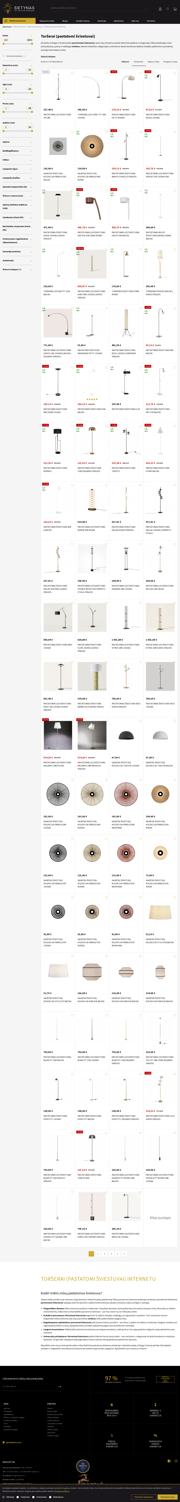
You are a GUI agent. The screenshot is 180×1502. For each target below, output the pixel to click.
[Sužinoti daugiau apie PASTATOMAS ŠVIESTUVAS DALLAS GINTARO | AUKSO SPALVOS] (57, 558)
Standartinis (139, 61)
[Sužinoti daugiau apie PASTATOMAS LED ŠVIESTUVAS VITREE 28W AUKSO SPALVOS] (160, 617)
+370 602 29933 (12, 1471)
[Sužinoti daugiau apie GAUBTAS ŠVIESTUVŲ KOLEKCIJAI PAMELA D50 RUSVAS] (92, 853)
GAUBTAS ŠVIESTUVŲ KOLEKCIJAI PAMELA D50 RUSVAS (89, 883)
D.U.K (6, 1423)
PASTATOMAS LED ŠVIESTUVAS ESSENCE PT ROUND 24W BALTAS (125, 1177)
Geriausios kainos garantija (155, 1444)
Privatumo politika (10, 1420)
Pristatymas (8, 1411)
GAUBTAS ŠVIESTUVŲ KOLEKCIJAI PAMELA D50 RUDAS (157, 824)
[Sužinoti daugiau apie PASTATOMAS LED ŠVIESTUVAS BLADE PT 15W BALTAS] (57, 1029)
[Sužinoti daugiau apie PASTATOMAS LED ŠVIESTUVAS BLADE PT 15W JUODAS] (92, 1029)
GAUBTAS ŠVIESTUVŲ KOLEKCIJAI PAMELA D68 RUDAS (89, 176)
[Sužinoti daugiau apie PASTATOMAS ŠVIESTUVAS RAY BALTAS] (160, 323)
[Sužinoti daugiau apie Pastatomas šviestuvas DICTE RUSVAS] (126, 87)
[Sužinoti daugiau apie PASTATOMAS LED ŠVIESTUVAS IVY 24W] (57, 87)
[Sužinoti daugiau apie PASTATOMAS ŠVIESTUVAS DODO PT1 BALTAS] (92, 1088)
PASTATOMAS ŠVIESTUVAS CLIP (126, 409)
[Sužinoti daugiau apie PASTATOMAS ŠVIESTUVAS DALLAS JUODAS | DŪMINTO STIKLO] (160, 499)
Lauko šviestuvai (53, 1420)
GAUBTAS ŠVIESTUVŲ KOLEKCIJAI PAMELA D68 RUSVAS (89, 824)
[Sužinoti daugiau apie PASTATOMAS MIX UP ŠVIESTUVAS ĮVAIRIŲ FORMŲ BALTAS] (160, 205)
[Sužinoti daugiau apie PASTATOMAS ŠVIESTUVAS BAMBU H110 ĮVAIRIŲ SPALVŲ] (92, 676)
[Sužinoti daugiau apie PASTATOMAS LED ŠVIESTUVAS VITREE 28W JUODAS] (126, 617)
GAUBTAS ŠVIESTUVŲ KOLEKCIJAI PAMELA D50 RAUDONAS (123, 883)
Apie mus (135, 21)
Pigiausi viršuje (154, 61)
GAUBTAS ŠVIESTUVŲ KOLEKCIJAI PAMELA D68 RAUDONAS (123, 824)
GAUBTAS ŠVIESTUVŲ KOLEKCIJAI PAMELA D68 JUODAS (54, 824)
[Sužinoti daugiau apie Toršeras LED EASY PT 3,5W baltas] (57, 264)
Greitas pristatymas (15, 56)
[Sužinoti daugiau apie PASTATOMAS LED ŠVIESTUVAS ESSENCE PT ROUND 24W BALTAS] (126, 1147)
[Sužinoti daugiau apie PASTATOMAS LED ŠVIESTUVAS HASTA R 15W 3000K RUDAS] (92, 205)
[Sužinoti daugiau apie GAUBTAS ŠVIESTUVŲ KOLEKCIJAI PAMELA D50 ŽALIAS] (57, 146)
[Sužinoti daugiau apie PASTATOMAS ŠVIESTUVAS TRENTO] (126, 440)
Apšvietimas (119, 21)
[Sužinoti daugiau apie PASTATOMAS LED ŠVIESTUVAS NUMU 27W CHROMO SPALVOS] (92, 1206)
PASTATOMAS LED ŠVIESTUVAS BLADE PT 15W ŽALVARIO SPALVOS (125, 1060)
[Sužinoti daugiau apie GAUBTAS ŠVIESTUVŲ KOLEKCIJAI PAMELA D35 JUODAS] (57, 912)
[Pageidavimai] (167, 9)
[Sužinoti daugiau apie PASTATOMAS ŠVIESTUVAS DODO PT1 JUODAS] (57, 1088)
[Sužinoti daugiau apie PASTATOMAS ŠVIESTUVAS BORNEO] (57, 440)
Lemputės (50, 1426)
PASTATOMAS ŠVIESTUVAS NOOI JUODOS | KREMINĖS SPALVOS (124, 353)
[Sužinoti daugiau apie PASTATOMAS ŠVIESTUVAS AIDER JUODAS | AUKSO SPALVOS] (57, 205)
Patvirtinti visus (167, 1497)
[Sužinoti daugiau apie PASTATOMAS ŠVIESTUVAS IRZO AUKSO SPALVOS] (126, 676)
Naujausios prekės (47, 21)
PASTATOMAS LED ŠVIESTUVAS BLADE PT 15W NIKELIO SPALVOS (57, 1177)
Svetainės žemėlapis (11, 1429)
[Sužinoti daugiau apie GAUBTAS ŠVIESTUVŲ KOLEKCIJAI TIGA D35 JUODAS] (126, 735)
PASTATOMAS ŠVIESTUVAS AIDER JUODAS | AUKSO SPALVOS (55, 235)
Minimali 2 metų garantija (155, 1413)
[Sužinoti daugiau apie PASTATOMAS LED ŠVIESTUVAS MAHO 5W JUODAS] (126, 1206)
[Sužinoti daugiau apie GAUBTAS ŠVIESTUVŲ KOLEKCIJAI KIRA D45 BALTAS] (92, 971)
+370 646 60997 (25, 1471)
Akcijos (65, 21)
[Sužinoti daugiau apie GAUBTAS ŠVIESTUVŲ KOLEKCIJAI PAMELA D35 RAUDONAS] (126, 912)
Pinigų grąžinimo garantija (112, 1444)
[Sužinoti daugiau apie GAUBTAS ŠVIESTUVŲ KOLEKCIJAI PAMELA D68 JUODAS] (57, 794)
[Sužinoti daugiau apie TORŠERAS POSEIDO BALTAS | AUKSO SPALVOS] (160, 264)
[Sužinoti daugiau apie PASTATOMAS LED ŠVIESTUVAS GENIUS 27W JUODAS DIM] (160, 146)
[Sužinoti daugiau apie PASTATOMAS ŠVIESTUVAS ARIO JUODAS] (57, 617)
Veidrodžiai (51, 1432)
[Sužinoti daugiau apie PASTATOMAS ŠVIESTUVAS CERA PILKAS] (92, 1147)
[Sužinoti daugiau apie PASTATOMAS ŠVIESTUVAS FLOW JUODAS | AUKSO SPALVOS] (92, 617)
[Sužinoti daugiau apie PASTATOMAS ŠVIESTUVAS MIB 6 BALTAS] (57, 499)
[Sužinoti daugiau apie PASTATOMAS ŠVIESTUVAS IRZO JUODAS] (160, 676)
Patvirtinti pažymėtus (144, 1497)
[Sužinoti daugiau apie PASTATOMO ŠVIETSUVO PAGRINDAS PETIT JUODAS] (92, 323)
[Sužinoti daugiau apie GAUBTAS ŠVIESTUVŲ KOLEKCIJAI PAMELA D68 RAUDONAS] (126, 794)
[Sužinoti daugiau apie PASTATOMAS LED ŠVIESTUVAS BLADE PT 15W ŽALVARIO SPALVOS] (126, 1029)
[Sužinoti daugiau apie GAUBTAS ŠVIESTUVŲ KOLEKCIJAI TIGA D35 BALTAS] (160, 735)
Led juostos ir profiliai (55, 1423)
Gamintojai (102, 21)
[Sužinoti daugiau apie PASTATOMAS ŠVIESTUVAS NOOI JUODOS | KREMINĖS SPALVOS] (126, 323)
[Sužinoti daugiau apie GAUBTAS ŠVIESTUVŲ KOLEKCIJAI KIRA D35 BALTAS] (126, 971)
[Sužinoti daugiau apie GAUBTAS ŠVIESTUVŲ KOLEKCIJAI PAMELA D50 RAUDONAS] (126, 853)
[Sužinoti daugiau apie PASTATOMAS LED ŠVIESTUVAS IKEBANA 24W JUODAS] (126, 558)
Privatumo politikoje (61, 1491)
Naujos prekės (52, 1411)
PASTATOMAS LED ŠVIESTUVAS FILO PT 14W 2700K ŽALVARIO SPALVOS (160, 1060)
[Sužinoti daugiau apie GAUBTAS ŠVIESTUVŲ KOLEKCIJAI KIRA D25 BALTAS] (160, 971)
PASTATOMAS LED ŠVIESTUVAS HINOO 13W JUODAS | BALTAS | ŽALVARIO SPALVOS (57, 353)
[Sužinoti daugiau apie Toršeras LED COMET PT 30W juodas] (92, 87)
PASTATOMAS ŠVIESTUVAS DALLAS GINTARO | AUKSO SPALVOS (55, 588)
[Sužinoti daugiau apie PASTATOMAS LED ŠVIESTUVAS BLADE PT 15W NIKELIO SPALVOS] (57, 1147)
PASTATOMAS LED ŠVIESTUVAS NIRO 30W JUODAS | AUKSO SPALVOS (91, 294)
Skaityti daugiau (48, 56)
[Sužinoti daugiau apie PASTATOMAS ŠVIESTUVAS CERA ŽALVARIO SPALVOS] (92, 440)
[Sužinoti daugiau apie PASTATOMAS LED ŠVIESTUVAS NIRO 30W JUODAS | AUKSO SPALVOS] (92, 264)
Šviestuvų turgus (53, 1436)
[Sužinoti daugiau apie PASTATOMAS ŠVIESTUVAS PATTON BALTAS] (160, 382)
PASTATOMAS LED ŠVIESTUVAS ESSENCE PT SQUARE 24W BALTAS (57, 1236)
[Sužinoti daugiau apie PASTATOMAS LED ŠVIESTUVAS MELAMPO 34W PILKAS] (57, 735)
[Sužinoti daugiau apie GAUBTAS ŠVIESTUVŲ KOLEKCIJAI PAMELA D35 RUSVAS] (92, 912)
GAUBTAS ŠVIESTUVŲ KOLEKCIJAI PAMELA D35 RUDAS (157, 883)
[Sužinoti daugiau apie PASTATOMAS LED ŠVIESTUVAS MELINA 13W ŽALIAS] (160, 558)
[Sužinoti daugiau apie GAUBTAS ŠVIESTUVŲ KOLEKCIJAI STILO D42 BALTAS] (160, 912)
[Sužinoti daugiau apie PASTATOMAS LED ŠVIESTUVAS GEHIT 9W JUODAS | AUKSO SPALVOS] (57, 676)
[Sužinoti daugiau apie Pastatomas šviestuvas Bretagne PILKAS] (57, 382)
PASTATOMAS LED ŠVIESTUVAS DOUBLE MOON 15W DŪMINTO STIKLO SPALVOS (91, 588)
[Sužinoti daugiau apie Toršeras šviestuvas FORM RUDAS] (126, 264)
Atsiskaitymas (8, 1414)
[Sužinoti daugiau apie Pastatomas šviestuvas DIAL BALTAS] (92, 382)
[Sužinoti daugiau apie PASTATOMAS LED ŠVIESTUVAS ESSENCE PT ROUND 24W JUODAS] (160, 1147)
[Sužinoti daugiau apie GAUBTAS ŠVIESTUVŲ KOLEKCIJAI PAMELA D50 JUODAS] (57, 853)
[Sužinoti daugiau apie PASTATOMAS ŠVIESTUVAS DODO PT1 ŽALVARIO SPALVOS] (126, 1088)
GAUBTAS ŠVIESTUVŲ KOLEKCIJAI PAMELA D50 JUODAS (54, 883)
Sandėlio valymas (83, 21)
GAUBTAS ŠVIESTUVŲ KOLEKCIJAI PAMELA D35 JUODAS (54, 942)
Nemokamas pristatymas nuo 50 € (112, 1413)
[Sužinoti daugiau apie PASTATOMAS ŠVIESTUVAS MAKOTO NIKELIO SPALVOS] (126, 146)
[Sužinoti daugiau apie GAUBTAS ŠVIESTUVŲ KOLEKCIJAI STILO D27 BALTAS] (57, 971)
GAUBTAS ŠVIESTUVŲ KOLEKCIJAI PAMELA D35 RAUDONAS (123, 942)
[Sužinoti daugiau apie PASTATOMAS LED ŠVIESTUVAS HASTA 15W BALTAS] (126, 205)
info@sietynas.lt (18, 1475)
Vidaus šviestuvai (53, 1417)
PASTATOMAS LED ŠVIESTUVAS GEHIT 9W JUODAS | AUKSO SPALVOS (57, 706)
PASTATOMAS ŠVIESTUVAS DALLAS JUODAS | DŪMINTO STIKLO (158, 530)
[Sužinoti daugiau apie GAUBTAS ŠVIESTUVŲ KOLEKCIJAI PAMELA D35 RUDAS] (160, 853)
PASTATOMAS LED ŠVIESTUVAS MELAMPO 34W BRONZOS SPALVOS (91, 765)
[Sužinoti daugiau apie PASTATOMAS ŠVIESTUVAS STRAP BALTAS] (160, 440)
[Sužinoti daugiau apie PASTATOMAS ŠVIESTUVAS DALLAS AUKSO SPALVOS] (126, 499)
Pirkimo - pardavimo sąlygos (14, 1417)
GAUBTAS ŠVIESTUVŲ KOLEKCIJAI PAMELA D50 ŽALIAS (54, 176)
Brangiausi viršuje (170, 61)
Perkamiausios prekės (55, 1414)
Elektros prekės (52, 1429)
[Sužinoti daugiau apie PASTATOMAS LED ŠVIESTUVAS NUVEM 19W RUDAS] (92, 499)
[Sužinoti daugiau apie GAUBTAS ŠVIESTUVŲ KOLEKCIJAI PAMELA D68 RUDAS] (92, 146)
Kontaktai (151, 21)
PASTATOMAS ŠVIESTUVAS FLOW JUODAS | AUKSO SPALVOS (89, 647)
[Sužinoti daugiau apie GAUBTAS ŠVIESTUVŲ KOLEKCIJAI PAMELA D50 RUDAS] (160, 794)
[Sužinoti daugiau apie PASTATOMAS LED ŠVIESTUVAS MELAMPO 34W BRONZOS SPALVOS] (92, 735)
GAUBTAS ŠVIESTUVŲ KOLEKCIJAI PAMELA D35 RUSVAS (89, 942)
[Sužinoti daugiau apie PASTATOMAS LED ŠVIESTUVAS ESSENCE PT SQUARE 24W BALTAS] (57, 1206)
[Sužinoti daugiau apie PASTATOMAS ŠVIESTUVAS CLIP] (126, 382)
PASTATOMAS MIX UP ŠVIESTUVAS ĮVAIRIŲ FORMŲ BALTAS (158, 235)
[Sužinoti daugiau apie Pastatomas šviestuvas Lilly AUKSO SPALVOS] (160, 1088)
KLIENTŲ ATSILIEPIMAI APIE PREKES (165, 1379)
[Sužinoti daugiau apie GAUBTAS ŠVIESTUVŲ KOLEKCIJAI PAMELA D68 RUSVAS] (92, 794)
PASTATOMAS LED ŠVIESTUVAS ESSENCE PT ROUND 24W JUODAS (160, 1177)
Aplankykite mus (13, 1442)
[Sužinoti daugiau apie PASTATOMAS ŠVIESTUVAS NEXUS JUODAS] (160, 87)
